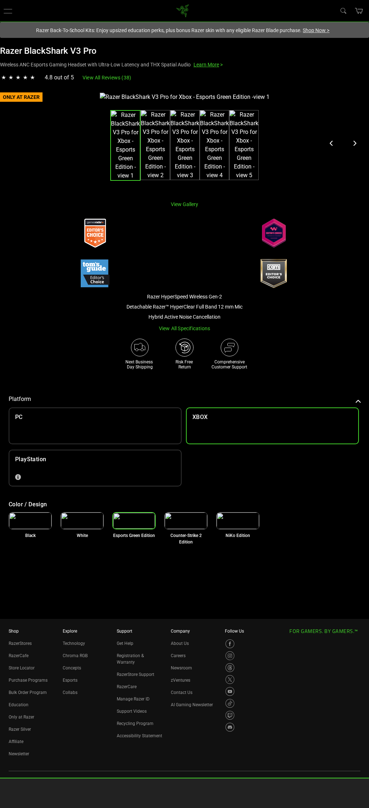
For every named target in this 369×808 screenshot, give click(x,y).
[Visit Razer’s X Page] (230, 679)
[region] (184, 143)
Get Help (125, 643)
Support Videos (132, 711)
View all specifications (184, 328)
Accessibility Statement (139, 735)
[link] (183, 10)
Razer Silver (20, 729)
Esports (70, 680)
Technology (74, 643)
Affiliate (16, 741)
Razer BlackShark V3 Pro (48, 51)
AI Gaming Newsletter (192, 704)
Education (18, 704)
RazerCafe (18, 655)
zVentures (180, 680)
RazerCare (127, 686)
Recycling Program (135, 723)
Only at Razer (21, 717)
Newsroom (181, 668)
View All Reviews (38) (107, 77)
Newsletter (19, 753)
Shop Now (316, 30)
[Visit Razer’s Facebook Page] (230, 644)
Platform (20, 399)
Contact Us (181, 692)
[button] (359, 11)
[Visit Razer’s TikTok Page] (230, 703)
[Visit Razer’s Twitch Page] (230, 715)
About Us (180, 643)
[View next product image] (354, 143)
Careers (178, 655)
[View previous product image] (331, 143)
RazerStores (20, 643)
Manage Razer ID (133, 699)
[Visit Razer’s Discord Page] (230, 727)
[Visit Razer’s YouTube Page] (230, 691)
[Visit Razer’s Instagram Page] (230, 656)
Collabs (70, 692)
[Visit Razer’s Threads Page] (230, 668)
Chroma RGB (75, 655)
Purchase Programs (28, 680)
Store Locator (22, 668)
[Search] (343, 10)
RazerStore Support (135, 674)
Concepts (72, 668)
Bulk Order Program (28, 692)
